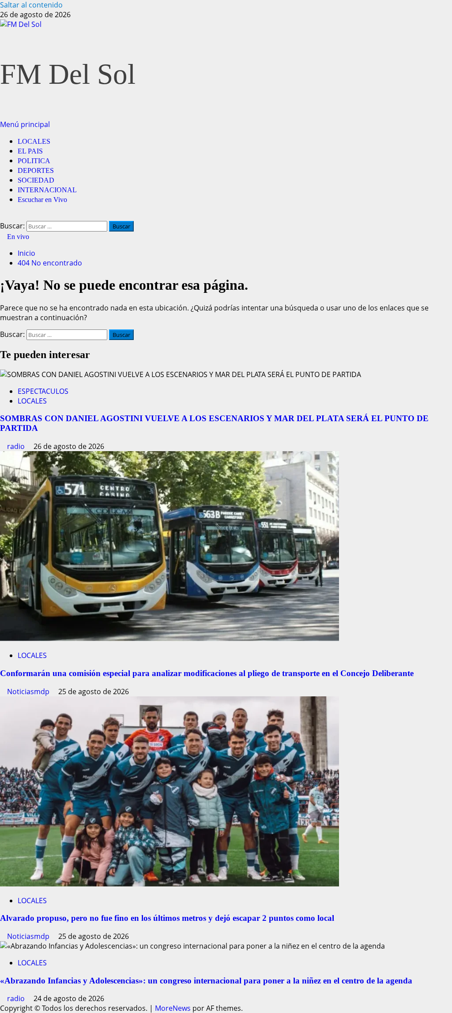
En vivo (17, 236)
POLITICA (34, 160)
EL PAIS (30, 151)
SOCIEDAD (36, 180)
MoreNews (173, 1008)
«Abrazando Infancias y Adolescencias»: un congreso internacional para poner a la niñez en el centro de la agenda (206, 980)
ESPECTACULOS (43, 391)
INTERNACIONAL (47, 190)
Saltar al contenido (31, 5)
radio (16, 446)
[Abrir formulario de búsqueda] (2, 216)
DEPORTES (36, 170)
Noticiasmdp (29, 691)
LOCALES (34, 141)
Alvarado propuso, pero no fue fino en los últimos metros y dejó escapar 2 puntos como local (167, 918)
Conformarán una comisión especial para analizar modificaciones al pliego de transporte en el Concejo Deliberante (207, 673)
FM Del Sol (68, 74)
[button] (25, 124)
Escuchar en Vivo (42, 199)
